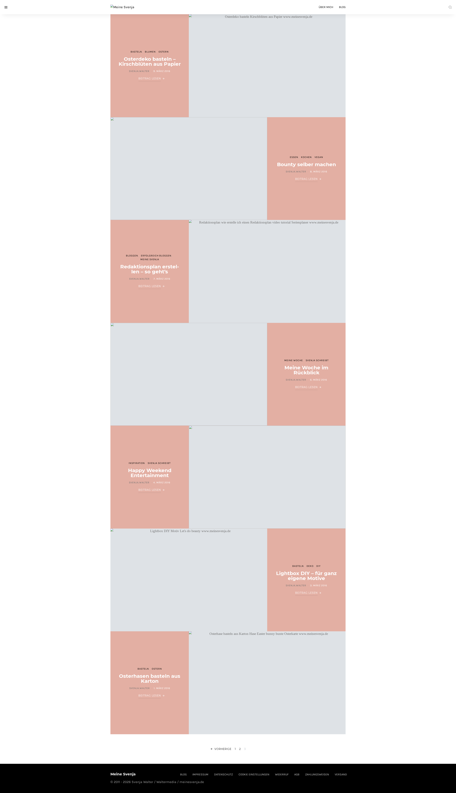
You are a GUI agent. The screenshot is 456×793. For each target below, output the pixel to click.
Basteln (136, 51)
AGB (296, 774)
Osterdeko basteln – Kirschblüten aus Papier (150, 61)
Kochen (306, 157)
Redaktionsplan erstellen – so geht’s (149, 269)
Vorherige (222, 749)
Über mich (326, 7)
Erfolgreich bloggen (156, 255)
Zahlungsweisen (317, 774)
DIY (318, 566)
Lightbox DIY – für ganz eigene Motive (306, 575)
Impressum (200, 774)
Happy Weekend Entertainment (149, 472)
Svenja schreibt (317, 360)
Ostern (164, 51)
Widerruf (282, 774)
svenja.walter (139, 71)
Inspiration (137, 463)
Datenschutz (223, 774)
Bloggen (132, 255)
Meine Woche (293, 360)
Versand (341, 774)
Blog (342, 7)
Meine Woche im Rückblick (306, 370)
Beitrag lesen (149, 78)
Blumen (150, 51)
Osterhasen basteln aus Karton (149, 678)
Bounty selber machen (306, 164)
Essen (294, 157)
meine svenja (149, 259)
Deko (310, 566)
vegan (319, 157)
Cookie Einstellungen (254, 774)
